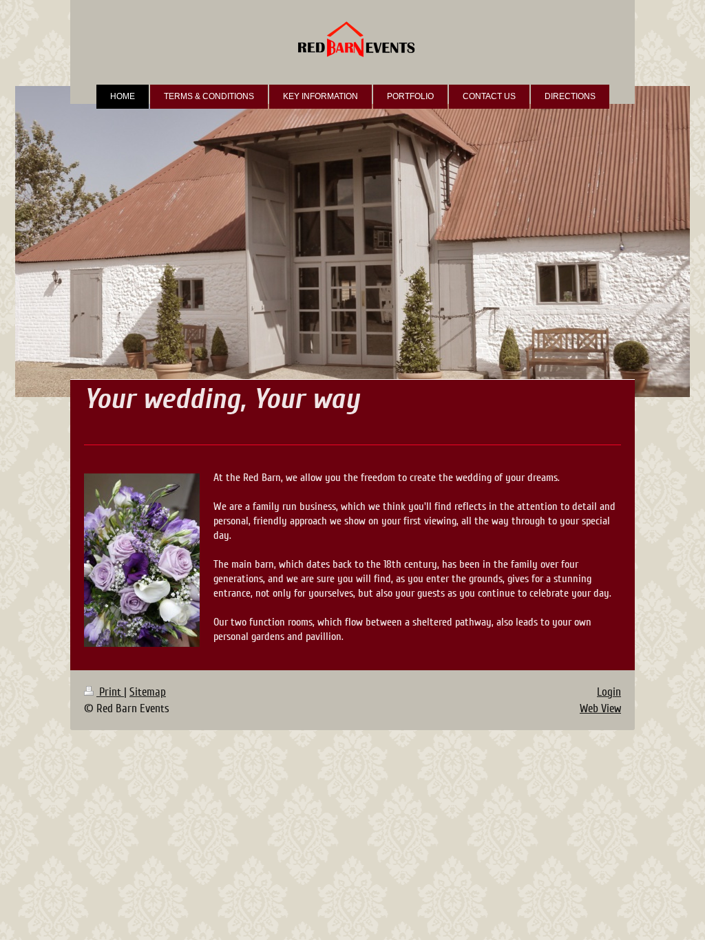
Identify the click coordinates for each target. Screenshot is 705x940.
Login (609, 692)
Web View (600, 708)
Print (110, 692)
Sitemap (147, 692)
